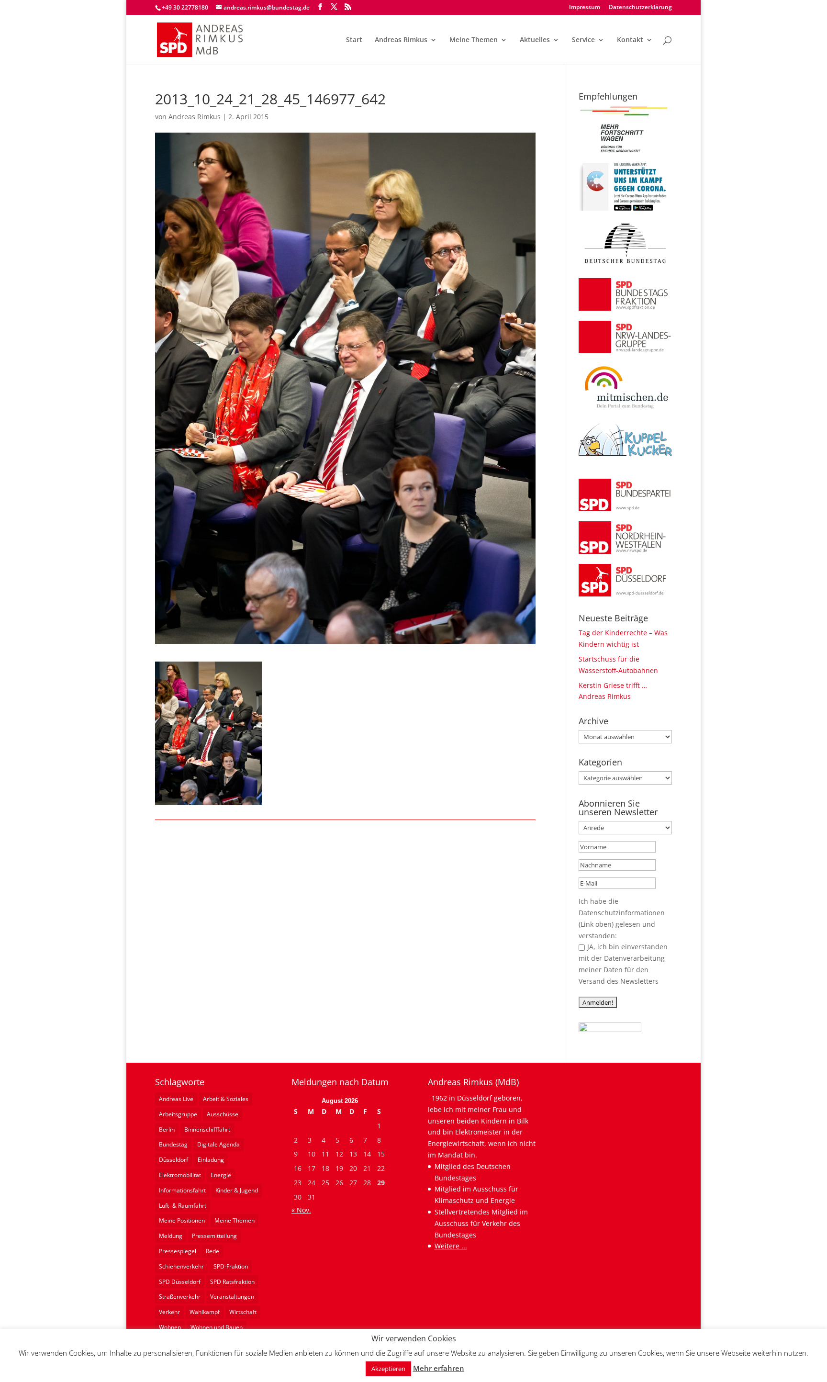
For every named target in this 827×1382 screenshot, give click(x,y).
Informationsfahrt (182, 1190)
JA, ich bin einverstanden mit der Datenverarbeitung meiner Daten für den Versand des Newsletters (623, 963)
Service (583, 40)
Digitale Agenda (218, 1144)
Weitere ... (451, 1245)
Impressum (584, 7)
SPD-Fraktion (230, 1266)
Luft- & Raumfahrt (182, 1206)
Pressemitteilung (214, 1236)
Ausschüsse (222, 1114)
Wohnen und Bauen (216, 1327)
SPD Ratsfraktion (232, 1282)
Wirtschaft (243, 1312)
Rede (212, 1251)
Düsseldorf (173, 1160)
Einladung (211, 1160)
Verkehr (169, 1312)
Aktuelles (535, 40)
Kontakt (630, 40)
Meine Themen (473, 40)
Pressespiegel (177, 1251)
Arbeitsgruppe (178, 1114)
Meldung (170, 1236)
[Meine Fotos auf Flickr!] (610, 1029)
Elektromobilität (180, 1175)
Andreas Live (176, 1099)
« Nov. (301, 1209)
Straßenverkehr (180, 1296)
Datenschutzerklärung (640, 7)
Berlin (167, 1129)
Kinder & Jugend (236, 1190)
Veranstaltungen (232, 1296)
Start (354, 40)
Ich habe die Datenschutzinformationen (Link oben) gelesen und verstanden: (622, 918)
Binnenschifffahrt (207, 1129)
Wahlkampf (205, 1312)
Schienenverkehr (181, 1266)
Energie (221, 1175)
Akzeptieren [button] (388, 1368)
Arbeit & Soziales (225, 1099)
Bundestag (173, 1144)
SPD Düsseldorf (180, 1282)
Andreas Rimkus (401, 40)
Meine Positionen (182, 1220)
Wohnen (170, 1327)
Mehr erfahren (438, 1368)
